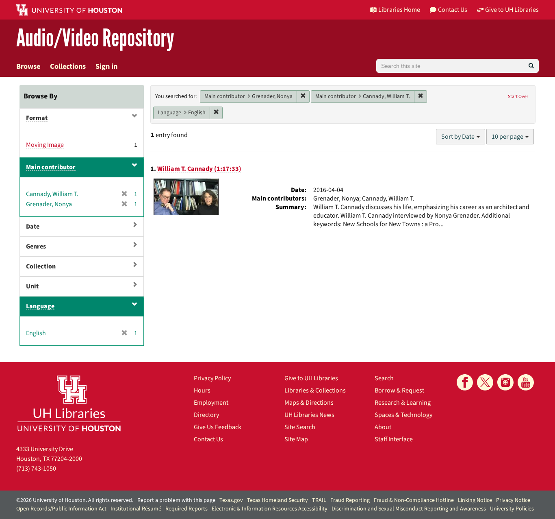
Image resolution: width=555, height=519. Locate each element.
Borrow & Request (399, 390)
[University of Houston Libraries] (69, 403)
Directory (206, 414)
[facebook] (465, 382)
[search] (531, 66)
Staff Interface (394, 439)
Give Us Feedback (217, 427)
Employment (211, 402)
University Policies (512, 509)
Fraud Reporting (350, 500)
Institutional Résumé (136, 509)
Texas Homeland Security (277, 500)
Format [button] (37, 117)
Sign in (106, 66)
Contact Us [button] (452, 9)
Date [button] (32, 226)
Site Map (296, 439)
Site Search (299, 427)
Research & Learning (403, 402)
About (383, 427)
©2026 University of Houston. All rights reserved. (74, 500)
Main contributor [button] (51, 167)
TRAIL (319, 500)
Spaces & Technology (403, 414)
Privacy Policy (212, 378)
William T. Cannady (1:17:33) (199, 168)
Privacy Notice (513, 500)
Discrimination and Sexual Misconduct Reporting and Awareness (409, 509)
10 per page (508, 136)
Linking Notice (475, 500)
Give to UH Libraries (311, 378)
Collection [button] (41, 266)
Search (384, 378)
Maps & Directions (309, 402)
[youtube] (526, 382)
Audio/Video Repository (95, 38)
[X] (485, 382)
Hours (202, 390)
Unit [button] (32, 286)
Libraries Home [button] (399, 9)
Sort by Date (458, 136)
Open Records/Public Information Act (61, 509)
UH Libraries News (309, 414)
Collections (68, 66)
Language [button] (40, 306)
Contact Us (208, 439)
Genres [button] (36, 246)
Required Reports (186, 509)
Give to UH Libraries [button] (512, 9)
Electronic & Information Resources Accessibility (269, 509)
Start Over (518, 96)
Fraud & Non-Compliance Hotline (414, 500)
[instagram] (505, 382)
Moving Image (45, 144)
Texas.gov (231, 500)
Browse (28, 66)
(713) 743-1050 (36, 468)
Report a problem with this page (176, 500)
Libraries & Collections (315, 390)
